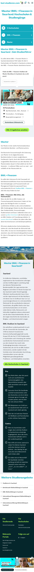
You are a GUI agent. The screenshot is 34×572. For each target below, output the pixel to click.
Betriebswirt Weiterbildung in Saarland (15, 487)
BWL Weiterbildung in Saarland (13, 492)
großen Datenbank (12, 215)
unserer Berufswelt (7, 219)
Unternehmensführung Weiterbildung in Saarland (15, 504)
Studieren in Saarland (10, 483)
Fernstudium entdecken (21, 569)
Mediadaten (21, 525)
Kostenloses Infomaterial (14, 122)
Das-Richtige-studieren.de (9, 540)
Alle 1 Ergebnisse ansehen (17, 130)
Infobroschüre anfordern (7, 569)
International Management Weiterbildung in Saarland (17, 497)
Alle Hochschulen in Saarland (16, 364)
